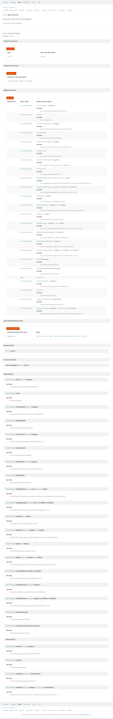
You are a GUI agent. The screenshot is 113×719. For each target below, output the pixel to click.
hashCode (64, 336)
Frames (5, 7)
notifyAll (84, 336)
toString (57, 336)
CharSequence (47, 299)
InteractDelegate (13, 81)
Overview (5, 2)
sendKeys (39, 299)
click (38, 105)
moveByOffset (41, 232)
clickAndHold (41, 123)
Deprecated (26, 2)
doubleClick (40, 160)
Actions (9, 56)
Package (13, 2)
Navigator (44, 105)
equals (51, 336)
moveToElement (41, 241)
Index (34, 2)
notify (78, 336)
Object (11, 36)
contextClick (41, 142)
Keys (43, 196)
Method (37, 10)
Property (21, 10)
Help (39, 2)
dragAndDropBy (41, 187)
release (39, 281)
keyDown (39, 196)
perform (39, 277)
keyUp (38, 214)
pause (38, 259)
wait (37, 336)
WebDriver (23, 81)
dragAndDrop (40, 178)
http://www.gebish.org (83, 714)
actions (43, 56)
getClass (71, 336)
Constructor (29, 10)
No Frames (12, 7)
